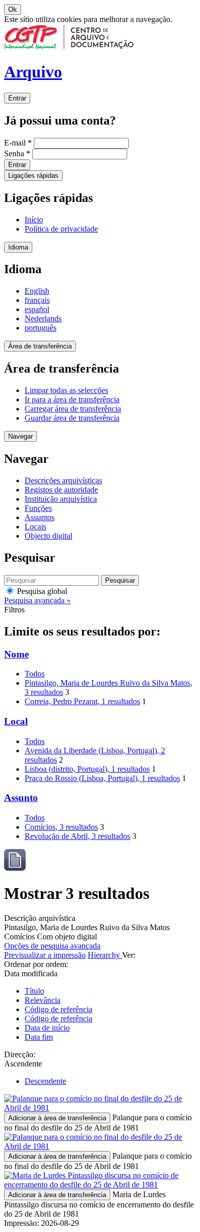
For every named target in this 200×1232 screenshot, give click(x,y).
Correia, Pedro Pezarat (82, 701)
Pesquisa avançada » (37, 600)
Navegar (20, 436)
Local (16, 721)
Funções (38, 508)
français (37, 300)
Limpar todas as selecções (66, 390)
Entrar (17, 98)
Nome (16, 654)
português (40, 327)
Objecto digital (48, 535)
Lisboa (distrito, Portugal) (87, 769)
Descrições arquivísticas (63, 480)
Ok (12, 9)
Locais (35, 526)
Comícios (61, 827)
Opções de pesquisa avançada (52, 945)
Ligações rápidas (33, 175)
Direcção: (19, 1054)
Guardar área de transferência (72, 418)
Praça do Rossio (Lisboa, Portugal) (102, 778)
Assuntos (39, 517)
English (37, 290)
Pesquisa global (41, 591)
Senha (17, 153)
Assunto (21, 797)
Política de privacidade (61, 228)
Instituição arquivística (61, 499)
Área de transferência (40, 346)
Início (34, 219)
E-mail (18, 142)
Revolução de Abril (77, 836)
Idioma (18, 247)
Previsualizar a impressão (45, 955)
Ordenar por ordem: (36, 964)
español (37, 309)
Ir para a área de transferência (72, 399)
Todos (35, 673)
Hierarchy (105, 955)
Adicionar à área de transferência (57, 1118)
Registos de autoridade (61, 489)
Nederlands (43, 318)
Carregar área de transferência (73, 408)
